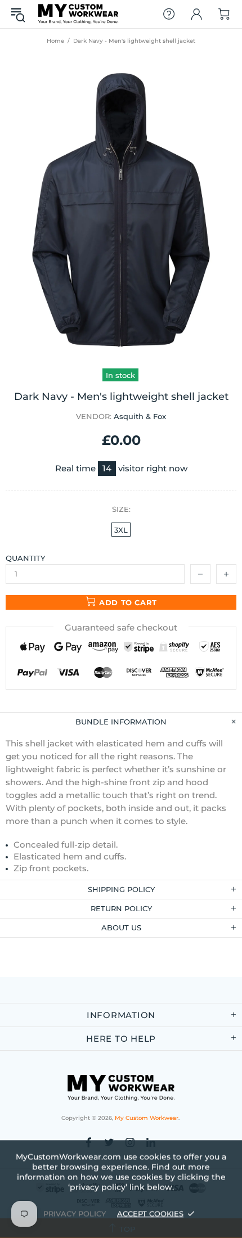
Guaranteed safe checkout (121, 627)
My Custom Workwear (78, 14)
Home (55, 40)
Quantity (25, 557)
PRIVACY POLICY (74, 1213)
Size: (121, 509)
